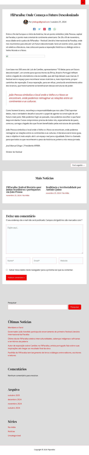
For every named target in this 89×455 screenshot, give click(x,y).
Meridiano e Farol (15, 327)
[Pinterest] (44, 29)
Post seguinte (78, 165)
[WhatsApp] (55, 29)
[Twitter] (39, 29)
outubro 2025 (14, 395)
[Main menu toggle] (83, 2)
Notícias (11, 431)
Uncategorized (14, 435)
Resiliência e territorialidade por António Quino (63, 188)
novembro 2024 (15, 403)
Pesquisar (12, 302)
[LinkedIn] (49, 29)
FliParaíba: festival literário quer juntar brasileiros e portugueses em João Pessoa (23, 189)
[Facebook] (34, 29)
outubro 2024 (14, 408)
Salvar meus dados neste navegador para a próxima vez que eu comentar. (41, 270)
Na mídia (25, 195)
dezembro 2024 (14, 399)
